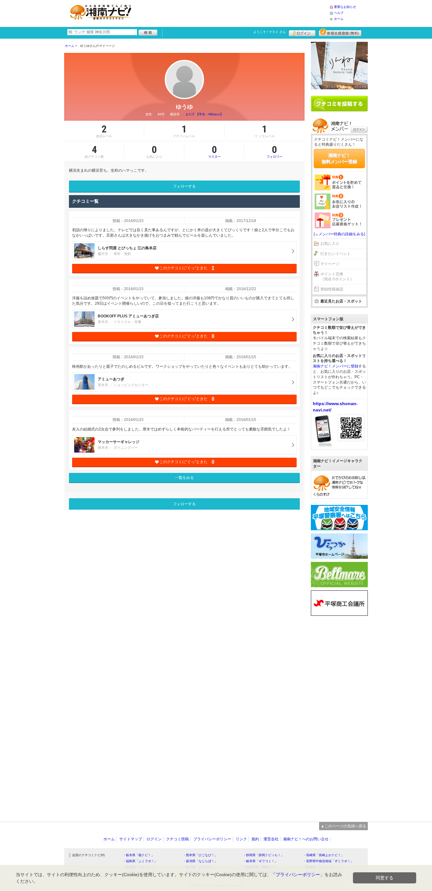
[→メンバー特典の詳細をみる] (339, 234)
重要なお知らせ (345, 7)
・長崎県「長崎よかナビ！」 (323, 855)
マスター (214, 151)
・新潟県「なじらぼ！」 (200, 861)
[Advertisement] (233, 12)
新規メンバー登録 (340, 32)
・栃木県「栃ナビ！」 (138, 855)
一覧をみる (184, 477)
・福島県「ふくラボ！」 (140, 861)
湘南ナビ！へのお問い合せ (306, 839)
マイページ (329, 264)
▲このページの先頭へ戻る (343, 826)
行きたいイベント (335, 253)
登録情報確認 (331, 289)
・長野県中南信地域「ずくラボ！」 (328, 861)
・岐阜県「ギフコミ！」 (260, 861)
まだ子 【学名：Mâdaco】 (204, 114)
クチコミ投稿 (177, 839)
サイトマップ (130, 839)
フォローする (184, 186)
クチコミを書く (339, 103)
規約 (255, 839)
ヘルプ (338, 13)
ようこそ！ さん (269, 32)
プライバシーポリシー (212, 839)
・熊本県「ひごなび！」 (200, 855)
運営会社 (271, 839)
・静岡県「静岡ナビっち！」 (263, 855)
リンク (241, 839)
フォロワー (274, 151)
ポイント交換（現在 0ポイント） (337, 277)
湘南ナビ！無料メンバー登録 (339, 158)
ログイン (302, 32)
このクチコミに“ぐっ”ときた (186, 268)
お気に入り (329, 243)
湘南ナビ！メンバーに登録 (335, 366)
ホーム (338, 19)
